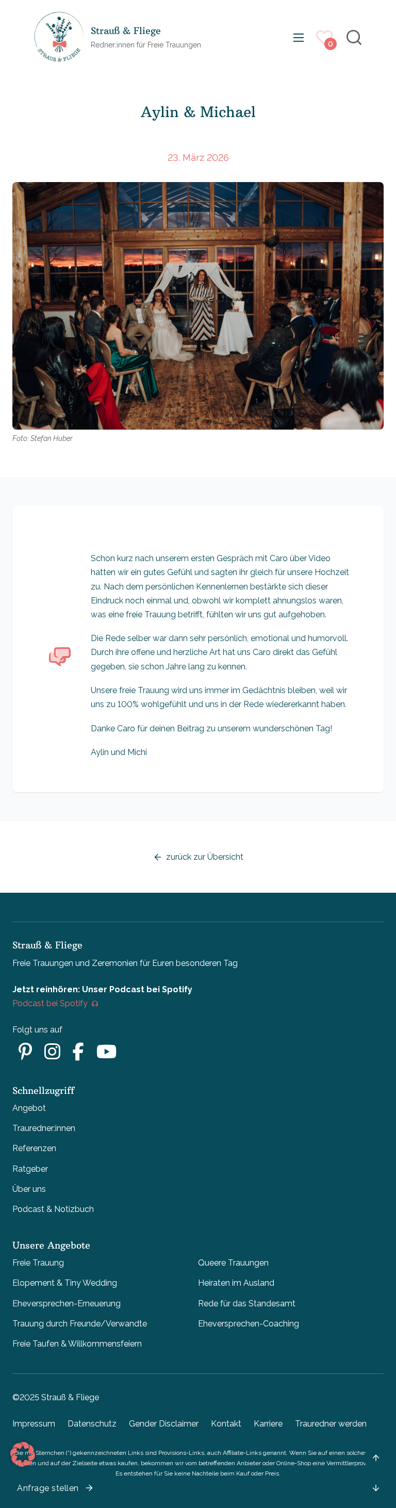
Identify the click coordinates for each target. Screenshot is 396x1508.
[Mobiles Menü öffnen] (298, 38)
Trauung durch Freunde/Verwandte (79, 1324)
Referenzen (34, 1148)
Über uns (29, 1189)
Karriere (268, 1424)
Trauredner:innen (43, 1128)
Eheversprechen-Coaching (248, 1324)
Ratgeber (30, 1169)
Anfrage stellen (48, 1488)
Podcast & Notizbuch (53, 1209)
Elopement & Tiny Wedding (64, 1283)
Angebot (29, 1108)
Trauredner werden (331, 1424)
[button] (22, 1454)
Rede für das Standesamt (246, 1303)
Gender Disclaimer (164, 1424)
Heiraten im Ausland (236, 1283)
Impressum (33, 1424)
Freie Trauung (38, 1263)
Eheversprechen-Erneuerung (66, 1303)
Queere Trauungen (233, 1263)
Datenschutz (92, 1424)
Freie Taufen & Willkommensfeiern (77, 1344)
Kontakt (226, 1424)
